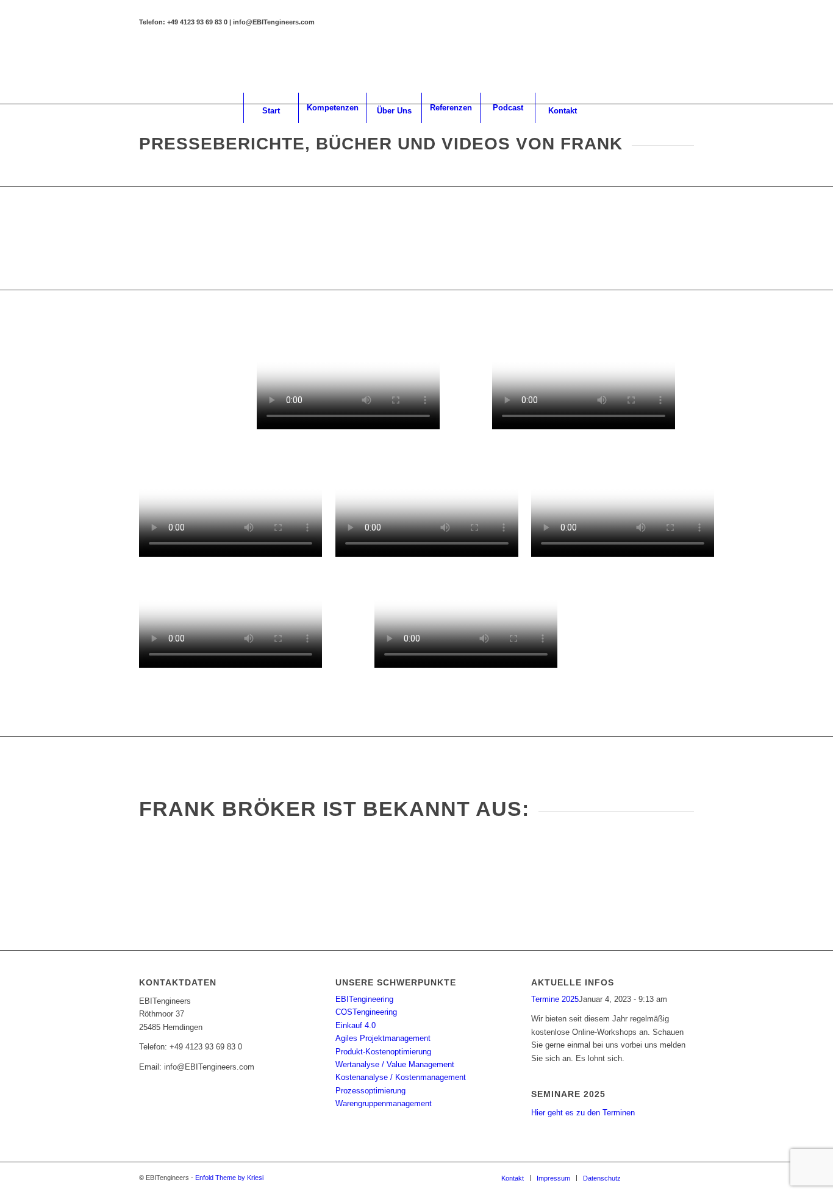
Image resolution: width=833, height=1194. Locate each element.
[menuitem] (270, 108)
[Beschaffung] (181, 238)
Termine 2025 (555, 999)
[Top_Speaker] (652, 238)
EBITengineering (364, 999)
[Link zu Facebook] (666, 65)
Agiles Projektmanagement (383, 1038)
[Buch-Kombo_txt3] (181, 385)
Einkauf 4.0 (355, 1025)
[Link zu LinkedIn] (648, 65)
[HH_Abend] (534, 238)
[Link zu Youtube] (685, 65)
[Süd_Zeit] (299, 238)
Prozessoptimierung (370, 1090)
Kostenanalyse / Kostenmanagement (400, 1077)
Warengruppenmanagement (383, 1103)
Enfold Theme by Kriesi (229, 1177)
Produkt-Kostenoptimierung (383, 1051)
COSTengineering (366, 1012)
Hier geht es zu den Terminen (583, 1112)
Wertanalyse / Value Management (394, 1064)
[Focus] (416, 238)
